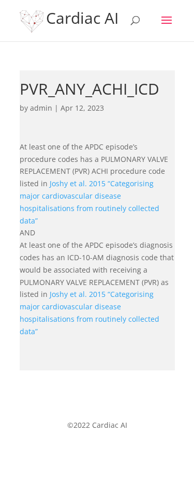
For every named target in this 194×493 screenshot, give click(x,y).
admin (41, 108)
